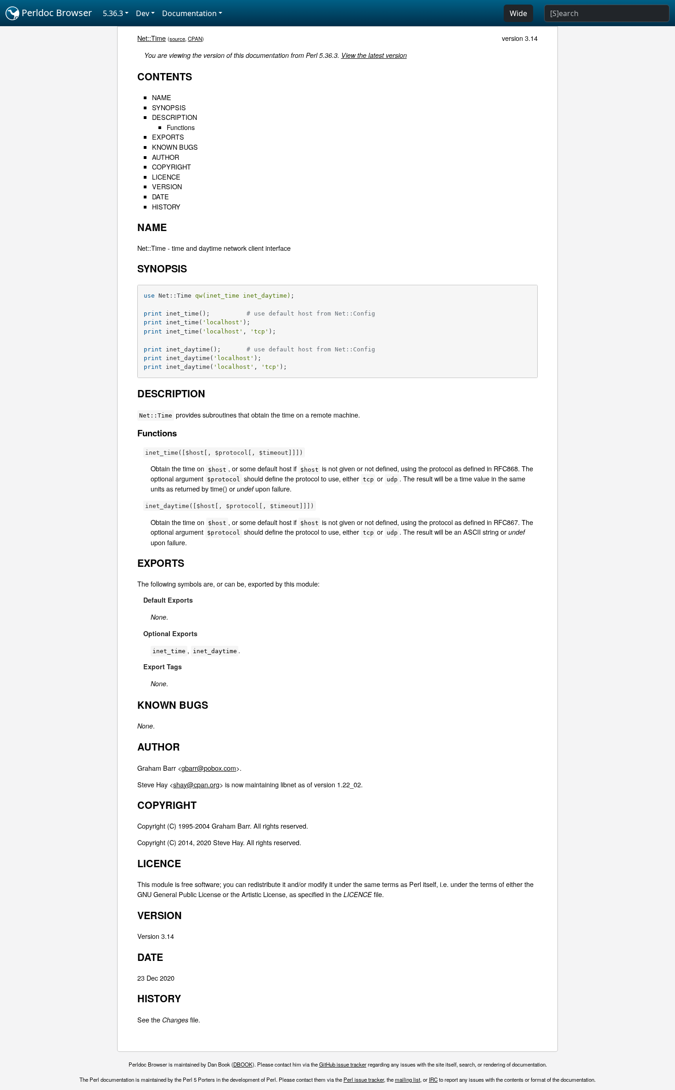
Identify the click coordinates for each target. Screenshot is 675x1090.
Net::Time (151, 38)
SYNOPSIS (169, 107)
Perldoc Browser (55, 12)
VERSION (167, 186)
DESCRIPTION (174, 117)
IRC (433, 1079)
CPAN (195, 38)
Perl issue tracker (363, 1079)
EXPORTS (168, 136)
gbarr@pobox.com (208, 768)
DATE (160, 196)
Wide (518, 13)
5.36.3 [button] (113, 13)
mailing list (407, 1079)
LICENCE (166, 176)
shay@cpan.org (196, 784)
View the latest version (374, 55)
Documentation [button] (189, 13)
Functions (181, 127)
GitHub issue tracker (342, 1064)
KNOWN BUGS (175, 147)
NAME (161, 97)
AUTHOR (165, 157)
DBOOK (243, 1064)
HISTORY (166, 206)
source (177, 38)
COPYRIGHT (171, 166)
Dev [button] (142, 13)
